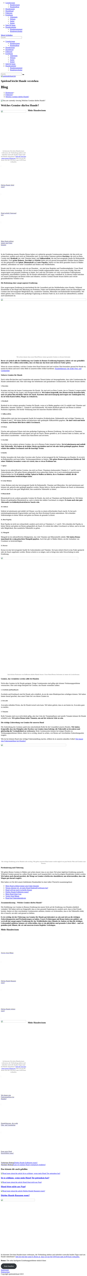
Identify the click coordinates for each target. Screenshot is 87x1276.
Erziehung (9, 54)
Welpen (12, 58)
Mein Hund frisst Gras (13, 894)
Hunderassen (10, 47)
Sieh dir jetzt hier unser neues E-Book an (13, 157)
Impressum (5, 1270)
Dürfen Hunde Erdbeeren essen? (17, 892)
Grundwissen (10, 41)
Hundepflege (14, 45)
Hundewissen (15, 43)
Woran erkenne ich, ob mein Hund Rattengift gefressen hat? (26, 888)
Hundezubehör (10, 66)
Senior (12, 62)
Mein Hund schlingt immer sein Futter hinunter (22, 886)
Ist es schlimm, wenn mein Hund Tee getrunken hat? (25, 1178)
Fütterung (8, 52)
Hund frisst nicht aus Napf (13, 1186)
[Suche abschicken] (23, 74)
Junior (12, 60)
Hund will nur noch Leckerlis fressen (18, 890)
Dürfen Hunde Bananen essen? (15, 1195)
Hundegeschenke (16, 70)
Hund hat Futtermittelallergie (15, 898)
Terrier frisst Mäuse (12, 896)
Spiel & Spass (10, 64)
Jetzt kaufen (9, 1266)
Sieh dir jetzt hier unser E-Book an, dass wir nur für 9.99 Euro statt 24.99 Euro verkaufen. (47, 1257)
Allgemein (13, 56)
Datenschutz (5, 1272)
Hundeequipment (16, 68)
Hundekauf (9, 50)
